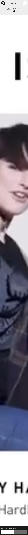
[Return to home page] (3, 3)
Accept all (7, 532)
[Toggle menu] (25, 3)
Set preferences (20, 532)
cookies (13, 528)
